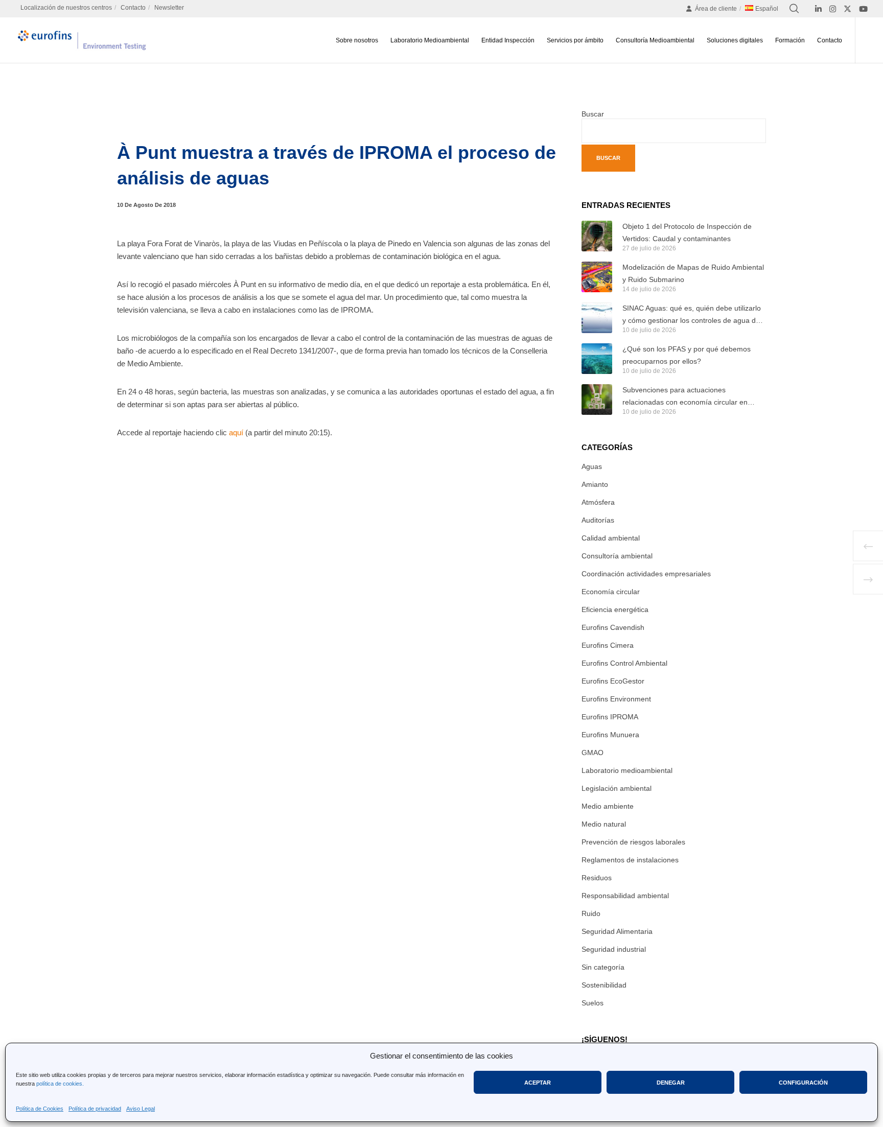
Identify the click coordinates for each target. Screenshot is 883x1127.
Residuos (597, 878)
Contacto (133, 7)
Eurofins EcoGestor (613, 681)
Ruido (591, 913)
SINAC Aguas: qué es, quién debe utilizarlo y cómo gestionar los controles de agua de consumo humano (691, 315)
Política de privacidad (94, 1109)
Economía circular (611, 592)
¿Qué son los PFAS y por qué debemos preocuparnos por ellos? (686, 355)
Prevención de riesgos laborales (633, 842)
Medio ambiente (608, 806)
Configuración (803, 1082)
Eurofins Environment (616, 699)
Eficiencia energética (615, 609)
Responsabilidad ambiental (625, 895)
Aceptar (537, 1082)
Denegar (671, 1082)
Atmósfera (598, 502)
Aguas (592, 466)
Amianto (595, 484)
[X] (847, 9)
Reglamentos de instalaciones (630, 860)
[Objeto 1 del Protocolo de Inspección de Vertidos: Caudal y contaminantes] (597, 236)
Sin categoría (603, 967)
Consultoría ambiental (617, 556)
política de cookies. (60, 1084)
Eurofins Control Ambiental (624, 663)
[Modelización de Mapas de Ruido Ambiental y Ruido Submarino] (597, 277)
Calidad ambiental (611, 538)
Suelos (592, 1003)
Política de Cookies (39, 1109)
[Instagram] (832, 9)
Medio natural (604, 824)
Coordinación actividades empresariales (646, 574)
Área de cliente (716, 8)
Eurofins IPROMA (610, 717)
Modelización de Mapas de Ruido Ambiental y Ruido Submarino (693, 273)
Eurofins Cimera (608, 645)
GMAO (592, 752)
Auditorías (598, 520)
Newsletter (169, 7)
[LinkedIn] (818, 9)
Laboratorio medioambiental (627, 770)
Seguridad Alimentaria (617, 931)
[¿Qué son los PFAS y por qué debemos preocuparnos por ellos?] (597, 358)
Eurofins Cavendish (613, 627)
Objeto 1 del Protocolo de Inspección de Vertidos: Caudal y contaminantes (687, 232)
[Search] (794, 9)
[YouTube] (863, 9)
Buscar (593, 114)
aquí (236, 432)
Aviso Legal (140, 1109)
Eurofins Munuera (610, 735)
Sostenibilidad (604, 985)
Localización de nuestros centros (66, 7)
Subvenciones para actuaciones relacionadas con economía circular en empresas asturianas (685, 397)
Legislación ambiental (617, 788)
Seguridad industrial (614, 949)
